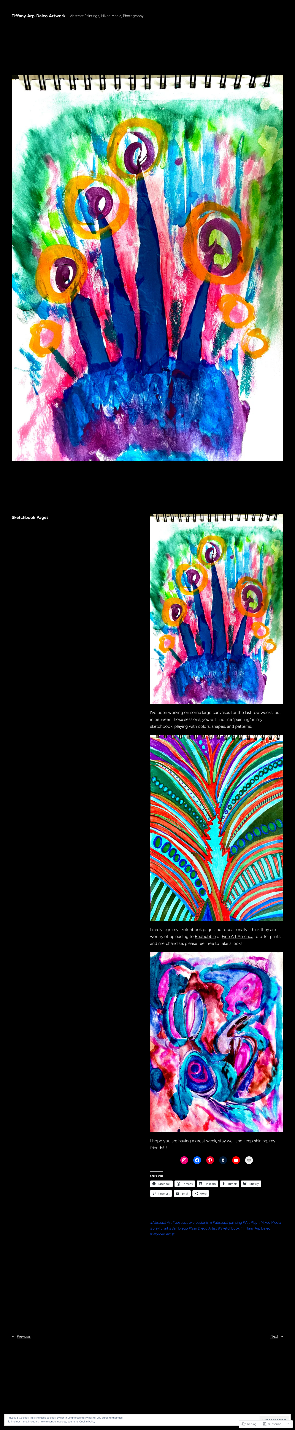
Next (274, 1336)
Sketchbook (229, 1228)
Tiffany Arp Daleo (256, 1228)
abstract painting (228, 1222)
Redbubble (205, 936)
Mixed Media (271, 1222)
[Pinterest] (210, 1160)
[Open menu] (280, 16)
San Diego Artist (204, 1228)
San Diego (179, 1228)
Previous (24, 1336)
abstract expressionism (193, 1222)
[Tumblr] (223, 1160)
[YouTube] (236, 1160)
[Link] (249, 1160)
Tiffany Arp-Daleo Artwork (39, 15)
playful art (160, 1228)
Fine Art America (237, 936)
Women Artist (163, 1234)
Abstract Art (162, 1222)
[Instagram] (184, 1160)
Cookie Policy (87, 1421)
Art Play (251, 1222)
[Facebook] (197, 1160)
